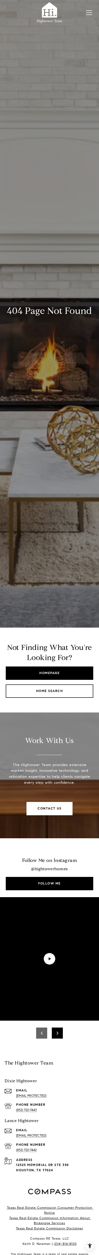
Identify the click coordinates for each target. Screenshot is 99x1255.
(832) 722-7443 (26, 1110)
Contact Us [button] (49, 808)
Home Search (49, 691)
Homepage (49, 673)
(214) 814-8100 (65, 1244)
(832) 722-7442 (26, 1150)
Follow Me (49, 883)
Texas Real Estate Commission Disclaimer (49, 1228)
